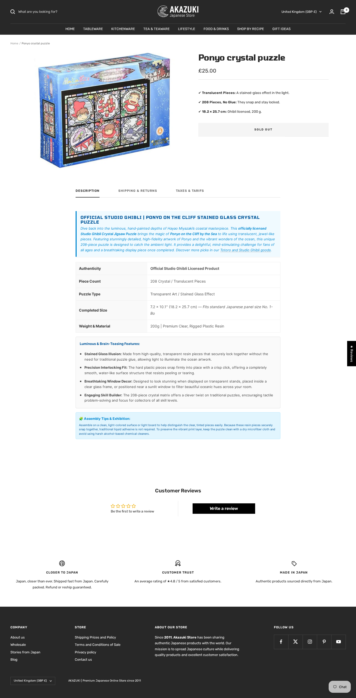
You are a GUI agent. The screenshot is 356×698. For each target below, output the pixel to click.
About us (17, 637)
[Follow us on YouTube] (338, 642)
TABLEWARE (93, 29)
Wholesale (18, 645)
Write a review (224, 508)
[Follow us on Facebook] (281, 642)
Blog (13, 659)
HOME (70, 29)
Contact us (83, 659)
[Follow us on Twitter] (295, 642)
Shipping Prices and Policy (95, 637)
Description (88, 191)
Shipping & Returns (137, 191)
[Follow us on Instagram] (310, 642)
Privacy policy (85, 652)
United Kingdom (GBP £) (299, 12)
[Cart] (343, 11)
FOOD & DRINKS (216, 29)
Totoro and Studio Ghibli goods (245, 250)
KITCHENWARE (123, 29)
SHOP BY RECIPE (250, 29)
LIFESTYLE (186, 29)
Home (14, 43)
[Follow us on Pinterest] (324, 642)
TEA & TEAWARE (156, 29)
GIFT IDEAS (281, 29)
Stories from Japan (25, 652)
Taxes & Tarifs (190, 191)
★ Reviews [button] (352, 353)
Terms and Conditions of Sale (97, 645)
